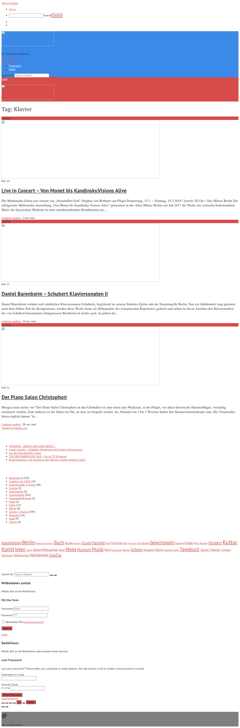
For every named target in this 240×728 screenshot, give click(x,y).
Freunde (132, 543)
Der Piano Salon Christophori (34, 397)
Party (108, 550)
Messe (12, 508)
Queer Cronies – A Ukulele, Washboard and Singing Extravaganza (45, 449)
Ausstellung (11, 542)
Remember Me (14, 622)
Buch (59, 542)
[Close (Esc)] (3, 703)
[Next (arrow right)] (6, 706)
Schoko (136, 549)
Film (125, 543)
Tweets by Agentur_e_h (15, 428)
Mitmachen (50, 550)
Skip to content (10, 59)
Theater (215, 550)
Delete (30, 702)
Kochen (204, 543)
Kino (196, 543)
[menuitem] (123, 15)
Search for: (8, 75)
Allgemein (14, 478)
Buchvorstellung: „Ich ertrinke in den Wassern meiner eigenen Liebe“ (47, 459)
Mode (62, 550)
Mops (71, 549)
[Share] (6, 703)
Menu (11, 79)
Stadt (12, 518)
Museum (84, 549)
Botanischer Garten (44, 543)
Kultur (12, 25)
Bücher (69, 543)
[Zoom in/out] (14, 703)
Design (77, 543)
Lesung (29, 550)
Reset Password (12, 694)
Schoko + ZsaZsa (18, 512)
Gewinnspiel (162, 542)
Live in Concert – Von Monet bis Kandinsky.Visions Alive (64, 190)
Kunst (8, 549)
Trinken (226, 550)
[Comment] (23, 703)
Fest (108, 543)
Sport (176, 549)
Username (7, 608)
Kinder (189, 543)
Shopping (14, 515)
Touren (13, 522)
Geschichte (143, 543)
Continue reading (11, 218)
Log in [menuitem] (12, 9)
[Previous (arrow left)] (3, 706)
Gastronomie (16, 491)
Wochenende (39, 555)
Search (47, 15)
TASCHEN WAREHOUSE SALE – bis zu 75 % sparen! (38, 456)
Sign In (7, 628)
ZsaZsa (55, 555)
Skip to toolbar (10, 3)
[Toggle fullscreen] (10, 703)
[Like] (18, 702)
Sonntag (168, 550)
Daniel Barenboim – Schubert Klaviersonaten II (55, 293)
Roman (126, 550)
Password (7, 615)
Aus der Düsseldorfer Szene (25, 453)
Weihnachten (21, 555)
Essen (86, 542)
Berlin (28, 542)
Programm (15, 21)
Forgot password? (33, 622)
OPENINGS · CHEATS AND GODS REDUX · (32, 446)
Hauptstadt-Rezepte (20, 498)
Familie (98, 542)
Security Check (10, 686)
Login (5, 79)
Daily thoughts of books (22, 484)
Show (159, 550)
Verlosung (7, 555)
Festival (13, 488)
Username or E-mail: (13, 674)
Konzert (215, 542)
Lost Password (10, 698)
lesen (20, 549)
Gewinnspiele (16, 495)
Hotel (12, 501)
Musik (98, 549)
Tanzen (204, 550)
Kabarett (179, 543)
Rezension (117, 550)
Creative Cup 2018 (19, 481)
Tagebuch (189, 549)
